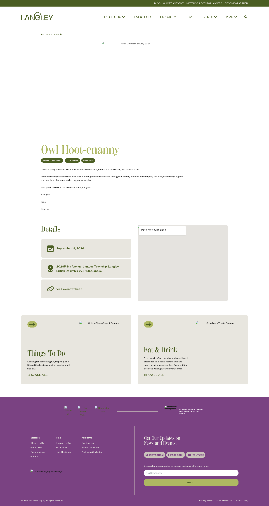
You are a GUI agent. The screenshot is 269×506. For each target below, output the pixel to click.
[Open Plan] (235, 16)
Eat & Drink (62, 447)
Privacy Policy (205, 500)
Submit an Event (173, 3)
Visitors (35, 437)
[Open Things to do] (123, 16)
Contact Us (88, 442)
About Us (87, 437)
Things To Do (63, 442)
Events (34, 456)
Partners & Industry (92, 452)
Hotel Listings (63, 452)
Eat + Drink (36, 447)
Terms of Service (223, 500)
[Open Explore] (175, 16)
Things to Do (38, 442)
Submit (191, 482)
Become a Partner (236, 3)
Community (88, 160)
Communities (38, 452)
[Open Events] (215, 16)
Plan (58, 437)
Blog (157, 3)
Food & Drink (72, 160)
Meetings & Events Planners (204, 3)
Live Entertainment (52, 160)
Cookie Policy (241, 500)
